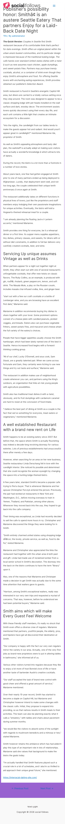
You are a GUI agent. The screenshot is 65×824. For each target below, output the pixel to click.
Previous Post (20, 788)
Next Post (47, 788)
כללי (5, 36)
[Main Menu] (54, 6)
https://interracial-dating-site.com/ (20, 777)
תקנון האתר (32, 806)
